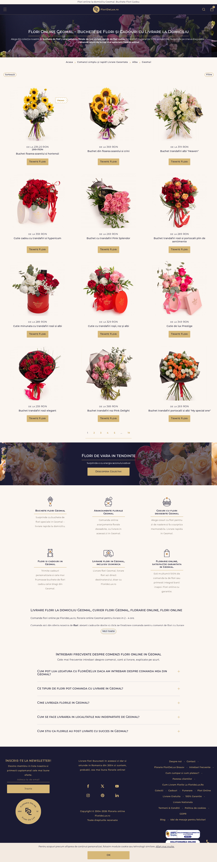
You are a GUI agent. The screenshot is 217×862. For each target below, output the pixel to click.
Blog (163, 820)
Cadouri (173, 791)
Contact (191, 761)
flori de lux (106, 9)
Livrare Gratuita (172, 796)
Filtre (209, 75)
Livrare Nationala (183, 802)
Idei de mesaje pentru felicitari (188, 820)
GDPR (183, 814)
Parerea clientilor (183, 779)
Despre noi (175, 761)
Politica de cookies (196, 808)
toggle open (5, 9)
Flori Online (204, 791)
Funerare (187, 791)
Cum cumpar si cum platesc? (183, 773)
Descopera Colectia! (108, 471)
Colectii (159, 791)
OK (108, 855)
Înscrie (28, 789)
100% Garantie (193, 796)
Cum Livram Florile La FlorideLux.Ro (183, 785)
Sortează (10, 75)
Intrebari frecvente (200, 767)
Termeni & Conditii (169, 808)
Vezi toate (108, 631)
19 (129, 433)
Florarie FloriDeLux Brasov (169, 767)
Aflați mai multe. (165, 847)
